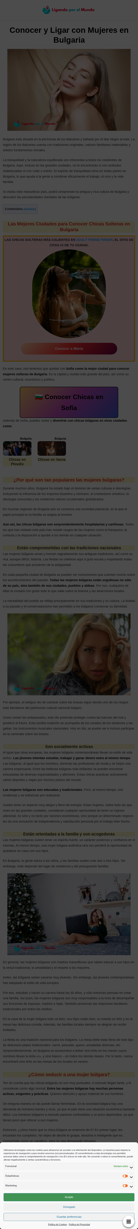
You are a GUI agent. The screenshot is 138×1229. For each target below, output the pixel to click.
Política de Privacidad (79, 1224)
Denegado (69, 1206)
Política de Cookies (57, 1224)
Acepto (69, 1197)
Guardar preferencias (69, 1216)
